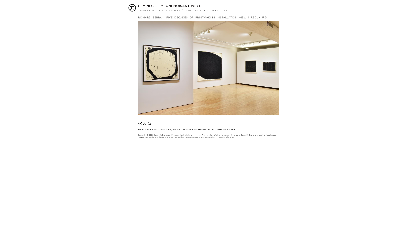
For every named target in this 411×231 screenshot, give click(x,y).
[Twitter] (140, 125)
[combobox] (153, 123)
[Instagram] (145, 125)
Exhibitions (144, 10)
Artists (156, 10)
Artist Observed (211, 10)
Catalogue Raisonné (172, 10)
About (226, 10)
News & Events (193, 10)
